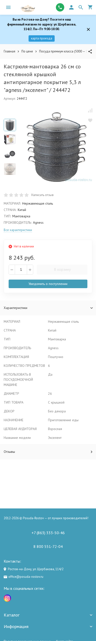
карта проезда (41, 38)
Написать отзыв (42, 195)
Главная (9, 51)
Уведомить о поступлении (48, 284)
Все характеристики (18, 230)
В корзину (62, 269)
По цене (27, 51)
